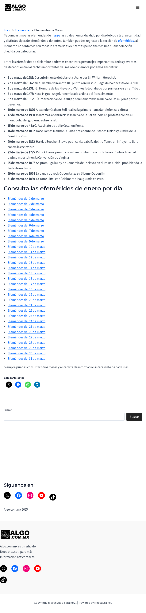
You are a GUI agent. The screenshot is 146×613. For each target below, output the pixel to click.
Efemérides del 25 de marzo (26, 327)
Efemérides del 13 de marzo (26, 263)
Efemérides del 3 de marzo (26, 209)
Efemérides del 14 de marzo (26, 268)
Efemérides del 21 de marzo (26, 305)
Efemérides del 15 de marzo (26, 273)
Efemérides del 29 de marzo (26, 348)
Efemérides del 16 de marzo (26, 278)
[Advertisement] (73, 451)
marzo (56, 35)
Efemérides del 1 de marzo (26, 198)
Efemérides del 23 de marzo (26, 316)
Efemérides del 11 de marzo (26, 252)
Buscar (8, 410)
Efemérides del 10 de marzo (26, 247)
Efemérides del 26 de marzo (26, 332)
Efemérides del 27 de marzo (26, 337)
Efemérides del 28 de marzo (26, 343)
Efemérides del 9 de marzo (26, 241)
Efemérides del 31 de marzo (26, 358)
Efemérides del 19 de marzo (26, 294)
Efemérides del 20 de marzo (26, 300)
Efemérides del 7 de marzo (26, 231)
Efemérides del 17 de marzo (26, 284)
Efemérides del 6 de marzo (26, 225)
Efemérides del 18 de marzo (26, 289)
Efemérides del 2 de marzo (26, 204)
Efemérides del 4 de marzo (26, 215)
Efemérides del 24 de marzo (26, 321)
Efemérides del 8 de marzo (26, 236)
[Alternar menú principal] (138, 7)
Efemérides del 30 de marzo (26, 353)
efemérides (126, 41)
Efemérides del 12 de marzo (26, 257)
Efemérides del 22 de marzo (26, 310)
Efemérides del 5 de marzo (26, 220)
